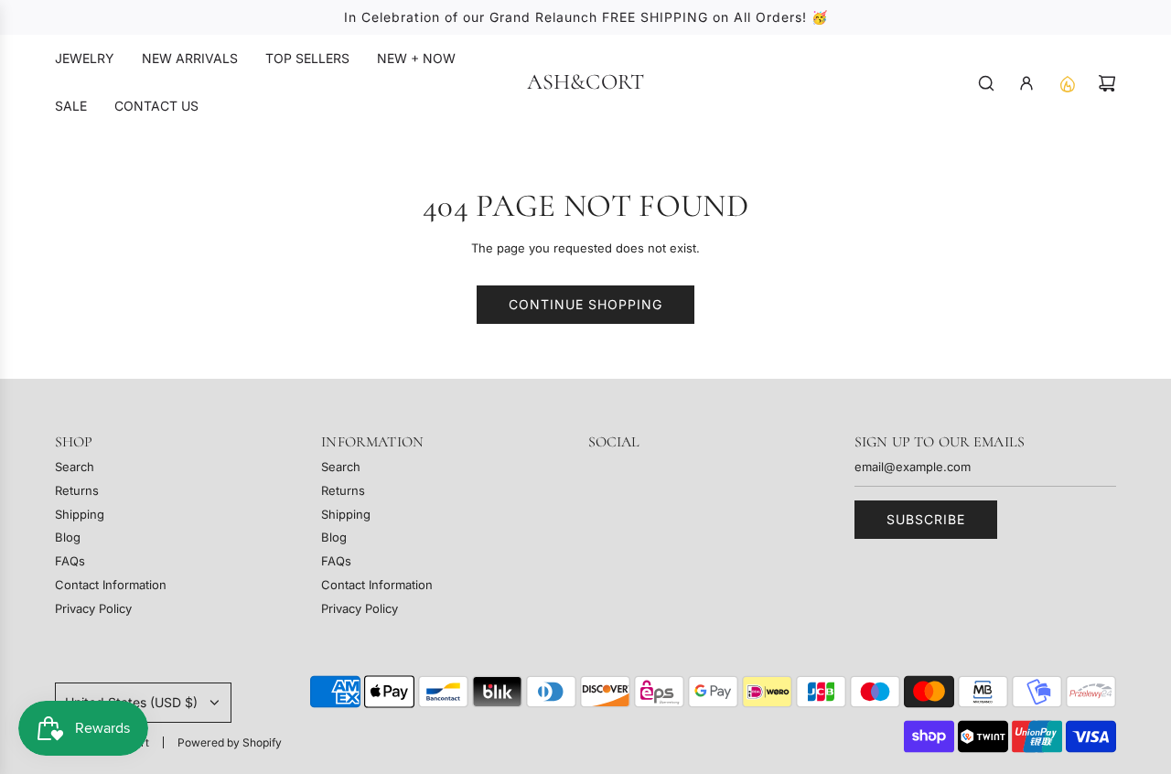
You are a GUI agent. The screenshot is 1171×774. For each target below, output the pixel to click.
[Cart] (1107, 83)
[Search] (986, 83)
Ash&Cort (586, 82)
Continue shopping (585, 304)
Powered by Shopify (229, 742)
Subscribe (925, 519)
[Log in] (1026, 83)
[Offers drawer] (1067, 83)
